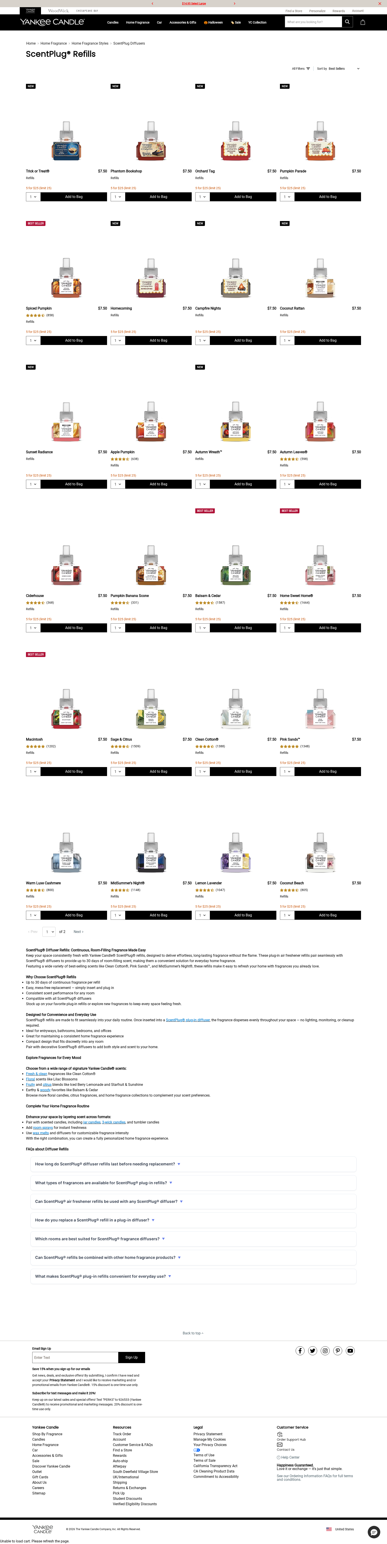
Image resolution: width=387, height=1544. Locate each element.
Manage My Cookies (210, 1439)
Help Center (290, 1457)
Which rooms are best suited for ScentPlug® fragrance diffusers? (97, 1238)
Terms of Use (204, 1455)
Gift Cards (40, 1477)
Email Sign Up (41, 1348)
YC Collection (257, 22)
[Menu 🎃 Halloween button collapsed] (224, 22)
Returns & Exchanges (129, 1488)
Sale (35, 1461)
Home (31, 43)
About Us (39, 1482)
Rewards (120, 1455)
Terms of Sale (204, 1460)
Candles (112, 22)
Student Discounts (127, 1498)
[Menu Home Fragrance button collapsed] (151, 22)
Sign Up (131, 1357)
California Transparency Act (215, 1466)
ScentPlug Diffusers (129, 43)
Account (119, 1439)
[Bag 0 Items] (362, 22)
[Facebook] (300, 1350)
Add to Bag (74, 197)
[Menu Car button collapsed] (163, 22)
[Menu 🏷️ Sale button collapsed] (242, 22)
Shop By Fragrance (47, 1434)
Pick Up (119, 1493)
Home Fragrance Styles (90, 43)
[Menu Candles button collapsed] (120, 22)
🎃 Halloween (213, 22)
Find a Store (122, 1450)
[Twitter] (312, 1350)
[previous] (152, 3)
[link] (40, 315)
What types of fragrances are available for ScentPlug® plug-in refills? (101, 1182)
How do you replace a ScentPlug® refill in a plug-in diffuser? (92, 1220)
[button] (374, 1532)
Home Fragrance (137, 22)
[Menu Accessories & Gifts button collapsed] (198, 22)
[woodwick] (59, 10)
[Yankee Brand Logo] (52, 22)
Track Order (122, 1434)
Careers (38, 1488)
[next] (234, 3)
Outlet (37, 1472)
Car (159, 22)
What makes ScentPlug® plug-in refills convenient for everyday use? (100, 1276)
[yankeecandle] (32, 10)
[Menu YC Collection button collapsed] (268, 22)
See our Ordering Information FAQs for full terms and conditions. (315, 1478)
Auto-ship (120, 1461)
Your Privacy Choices (210, 1445)
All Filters (298, 68)
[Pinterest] (337, 1350)
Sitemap (38, 1493)
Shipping (120, 1482)
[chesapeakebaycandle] (87, 10)
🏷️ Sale (235, 22)
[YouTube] (350, 1350)
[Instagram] (325, 1350)
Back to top (192, 1333)
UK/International (126, 1477)
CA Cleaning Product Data (214, 1471)
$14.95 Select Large (194, 3)
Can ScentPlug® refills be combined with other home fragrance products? (105, 1257)
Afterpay (119, 1466)
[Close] (379, 3)
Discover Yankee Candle (51, 1466)
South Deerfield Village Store (135, 1472)
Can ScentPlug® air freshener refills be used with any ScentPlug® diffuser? (106, 1201)
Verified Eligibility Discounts (135, 1504)
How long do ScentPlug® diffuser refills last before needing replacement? (105, 1164)
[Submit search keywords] (347, 21)
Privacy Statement (62, 1380)
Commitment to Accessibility (216, 1477)
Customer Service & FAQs (133, 1445)
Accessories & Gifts (183, 22)
